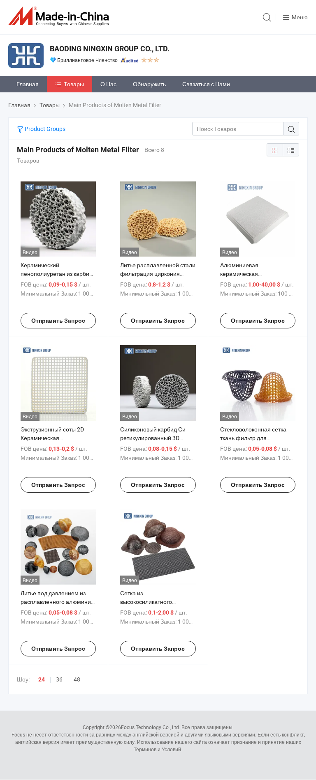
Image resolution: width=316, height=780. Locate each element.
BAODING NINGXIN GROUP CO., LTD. (110, 48)
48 (77, 679)
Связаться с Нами (206, 84)
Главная (27, 84)
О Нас (108, 84)
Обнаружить (149, 84)
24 (41, 679)
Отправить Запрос (58, 320)
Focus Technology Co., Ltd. (150, 727)
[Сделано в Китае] (60, 16)
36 (59, 679)
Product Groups (44, 129)
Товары (74, 84)
